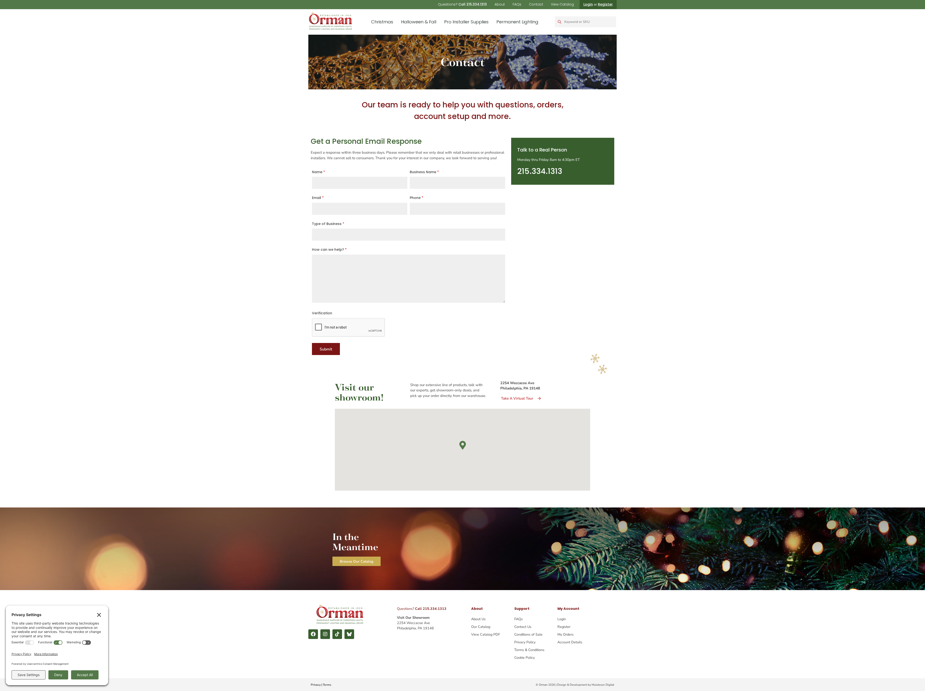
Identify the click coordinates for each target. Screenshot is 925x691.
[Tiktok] (337, 634)
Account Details (569, 642)
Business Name (424, 172)
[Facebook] (313, 634)
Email (318, 197)
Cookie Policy (524, 657)
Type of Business (328, 223)
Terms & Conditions (529, 649)
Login (588, 4)
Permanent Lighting (517, 22)
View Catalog (562, 4)
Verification (322, 313)
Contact (536, 4)
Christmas (382, 22)
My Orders (565, 634)
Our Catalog (480, 626)
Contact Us (522, 626)
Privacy (316, 685)
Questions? (462, 4)
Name (318, 172)
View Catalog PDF (485, 634)
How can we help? (329, 249)
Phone (416, 197)
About (500, 4)
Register (605, 4)
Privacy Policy (524, 642)
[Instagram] (325, 634)
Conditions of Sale (528, 634)
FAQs (517, 4)
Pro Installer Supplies (466, 22)
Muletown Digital (603, 685)
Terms (327, 685)
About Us (478, 619)
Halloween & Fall (418, 22)
